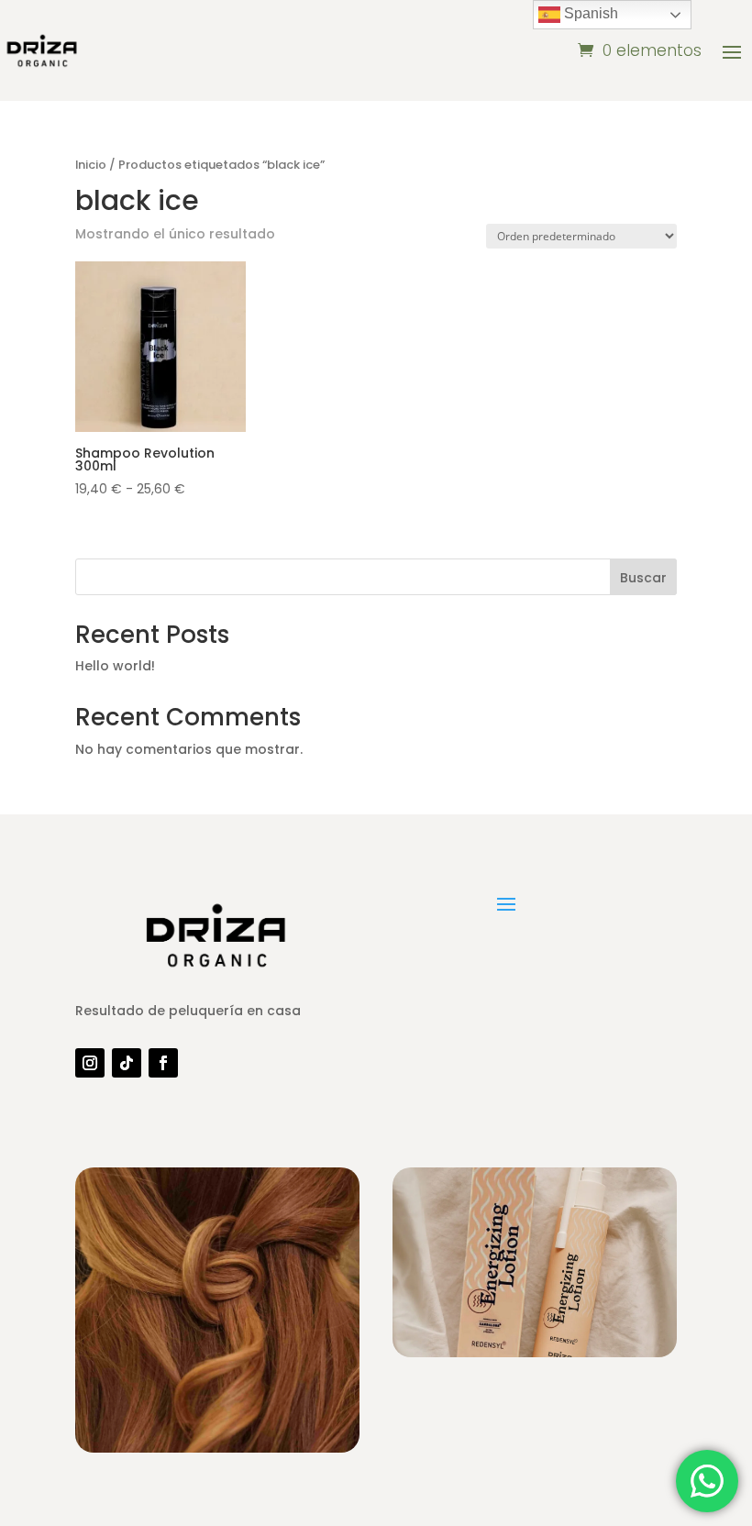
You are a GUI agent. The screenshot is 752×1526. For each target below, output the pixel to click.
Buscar (643, 578)
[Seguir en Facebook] (163, 1063)
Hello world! (115, 666)
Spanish (589, 13)
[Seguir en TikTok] (126, 1063)
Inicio (90, 164)
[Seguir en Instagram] (90, 1063)
